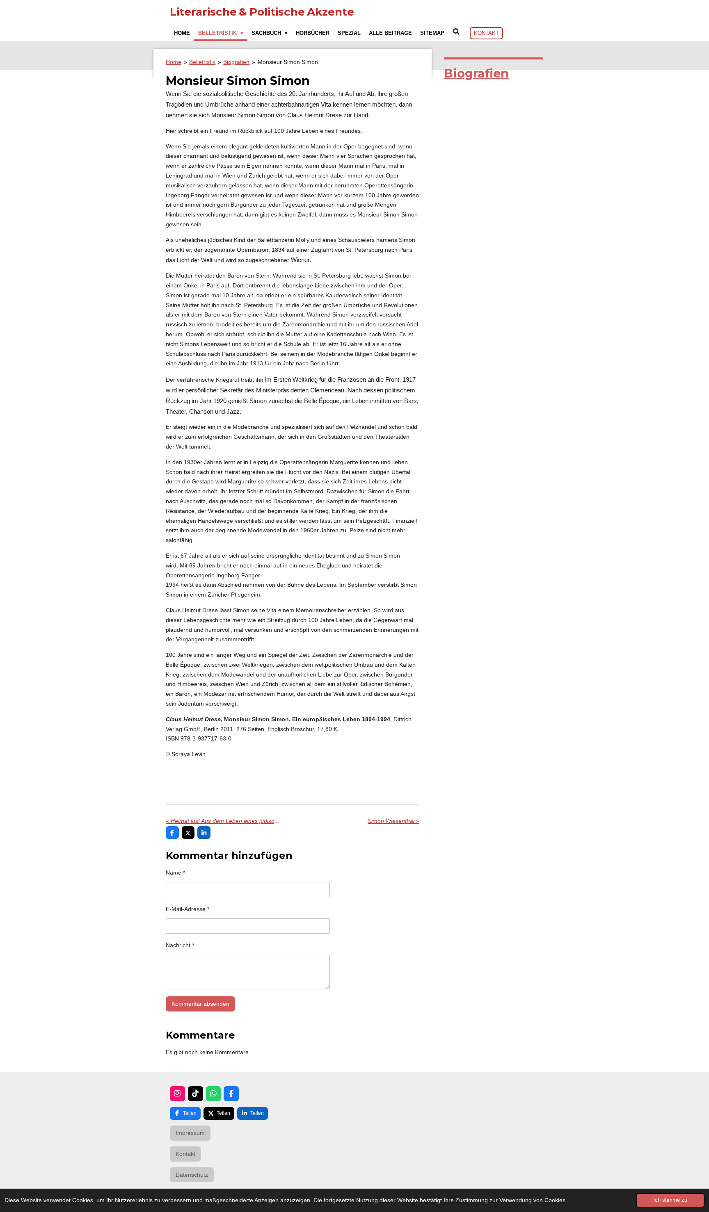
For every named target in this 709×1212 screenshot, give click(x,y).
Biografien (236, 62)
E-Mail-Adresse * (187, 909)
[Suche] (456, 31)
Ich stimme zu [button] (670, 1200)
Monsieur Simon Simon (288, 62)
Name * (175, 872)
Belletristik (202, 62)
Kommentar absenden (200, 1003)
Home (173, 62)
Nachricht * (180, 945)
